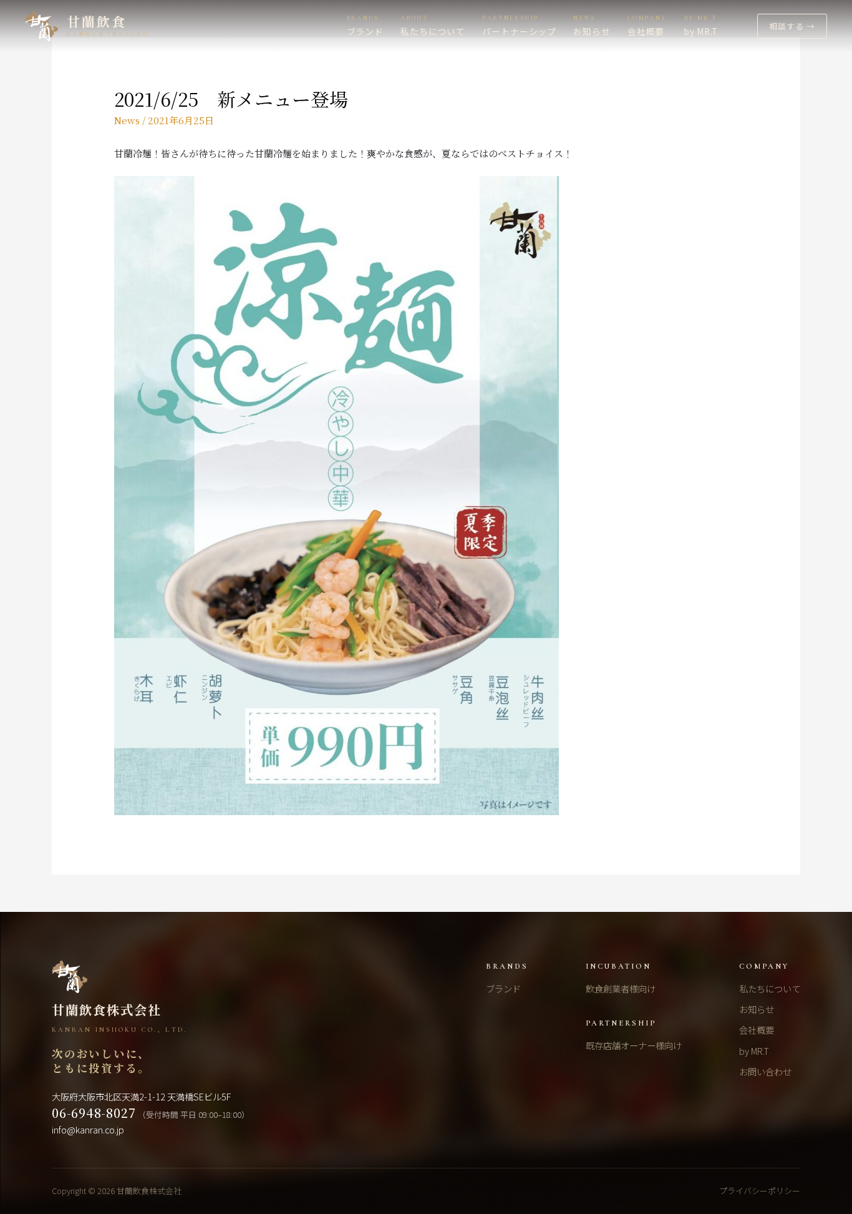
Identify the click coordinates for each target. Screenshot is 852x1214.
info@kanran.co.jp (88, 1129)
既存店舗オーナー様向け (634, 1045)
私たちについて (769, 988)
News (127, 120)
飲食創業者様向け (621, 988)
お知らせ (756, 1009)
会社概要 (756, 1029)
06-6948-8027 (93, 1113)
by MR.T (754, 1050)
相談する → (792, 26)
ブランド (503, 988)
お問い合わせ (765, 1071)
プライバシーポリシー (759, 1191)
